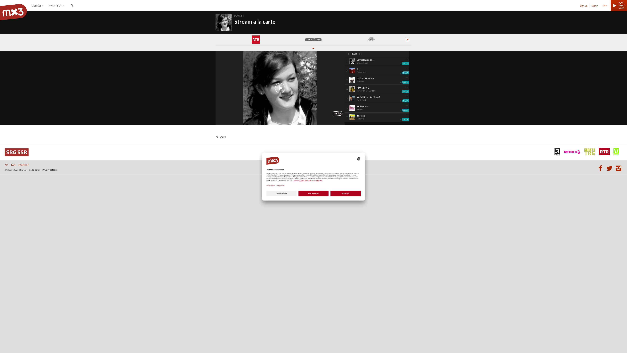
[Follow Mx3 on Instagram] (619, 168)
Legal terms (34, 169)
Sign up (583, 5)
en (604, 5)
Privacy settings (49, 169)
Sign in (595, 5)
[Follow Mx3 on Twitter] (610, 168)
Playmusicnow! (622, 5)
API (6, 165)
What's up (55, 5)
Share (222, 136)
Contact (23, 165)
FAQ (13, 165)
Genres (36, 5)
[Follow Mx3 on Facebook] (601, 168)
